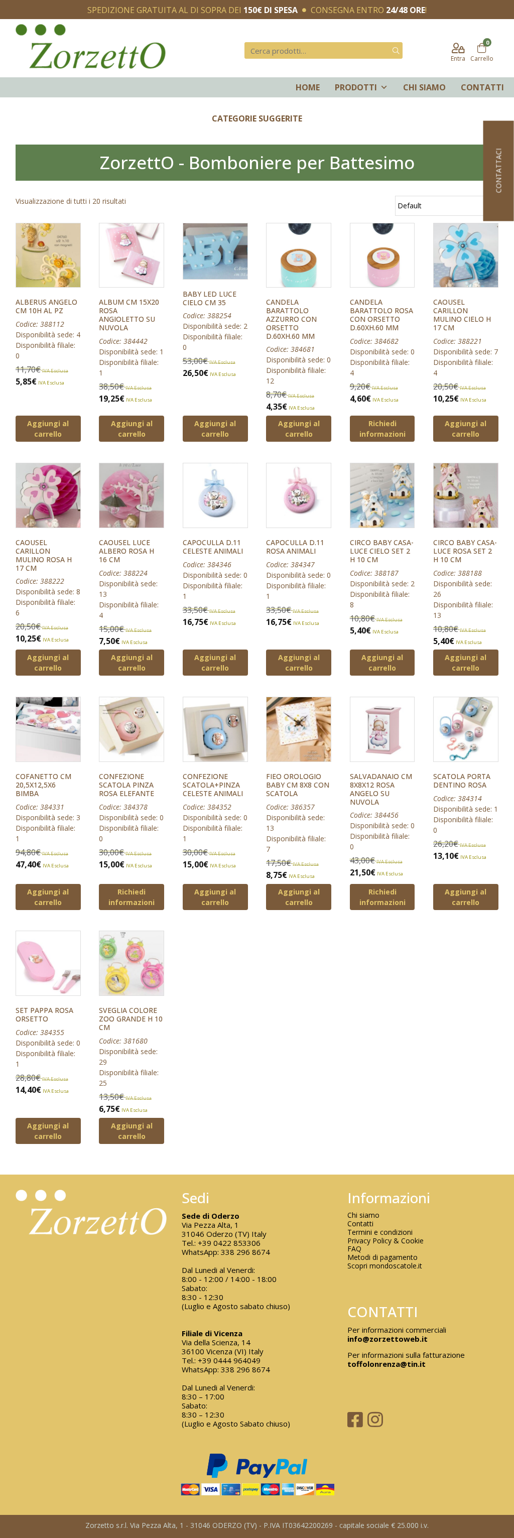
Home (308, 87)
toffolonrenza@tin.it (386, 1364)
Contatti (482, 87)
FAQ (354, 1249)
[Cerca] (396, 50)
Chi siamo (424, 87)
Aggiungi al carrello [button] (48, 429)
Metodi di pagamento (382, 1257)
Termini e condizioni (380, 1232)
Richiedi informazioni (382, 429)
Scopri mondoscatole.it (384, 1266)
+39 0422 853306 (229, 1243)
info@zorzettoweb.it (387, 1339)
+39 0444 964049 (229, 1360)
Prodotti (356, 87)
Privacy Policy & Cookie (385, 1241)
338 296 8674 (245, 1252)
